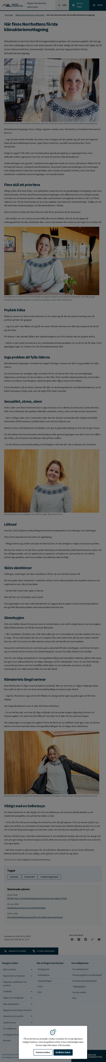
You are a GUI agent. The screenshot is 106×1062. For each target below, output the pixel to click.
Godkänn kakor (63, 1052)
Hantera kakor (43, 1052)
